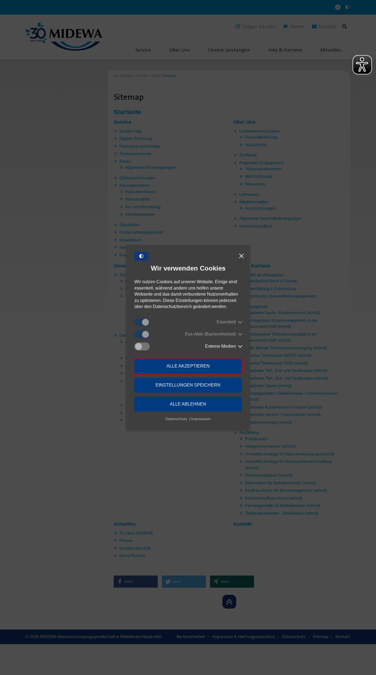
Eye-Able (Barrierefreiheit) (210, 334)
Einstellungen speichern (188, 385)
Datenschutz (176, 419)
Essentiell (226, 322)
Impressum (201, 419)
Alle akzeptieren (188, 366)
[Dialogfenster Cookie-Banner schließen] (241, 256)
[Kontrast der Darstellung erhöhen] (141, 256)
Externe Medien (220, 346)
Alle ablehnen (188, 404)
